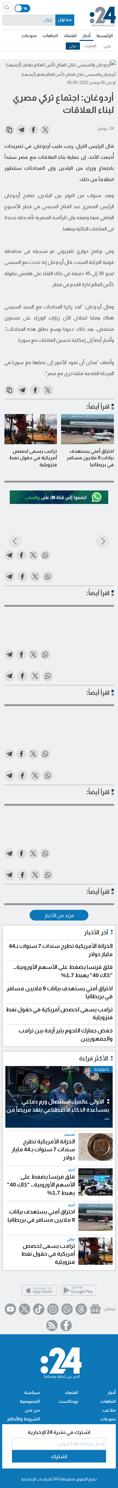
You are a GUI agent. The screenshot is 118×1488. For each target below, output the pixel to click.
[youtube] (10, 1309)
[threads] (81, 1309)
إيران (47, 20)
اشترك (59, 1456)
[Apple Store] (39, 1295)
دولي (73, 46)
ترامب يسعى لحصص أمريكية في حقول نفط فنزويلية (33, 457)
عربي (107, 46)
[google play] (78, 1295)
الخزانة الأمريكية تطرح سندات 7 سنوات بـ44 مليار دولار (43, 1149)
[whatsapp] (67, 1309)
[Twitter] (24, 1309)
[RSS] (52, 1325)
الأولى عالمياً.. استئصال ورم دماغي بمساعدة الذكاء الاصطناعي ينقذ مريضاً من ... (57, 1109)
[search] (7, 7)
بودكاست (68, 1401)
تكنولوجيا (101, 1069)
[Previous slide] (15, 541)
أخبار (86, 35)
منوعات (29, 35)
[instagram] (53, 1309)
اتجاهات (50, 35)
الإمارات (90, 46)
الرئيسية (104, 35)
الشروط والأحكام (23, 1418)
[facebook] (66, 1325)
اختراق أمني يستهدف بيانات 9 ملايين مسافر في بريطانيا (90, 457)
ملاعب (109, 1410)
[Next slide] (102, 541)
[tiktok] (38, 1309)
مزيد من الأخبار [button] (59, 915)
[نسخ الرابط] (9, 130)
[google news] (95, 1309)
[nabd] (109, 1309)
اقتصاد (70, 35)
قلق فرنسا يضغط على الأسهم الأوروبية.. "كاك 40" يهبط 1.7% (41, 1185)
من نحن (32, 1410)
